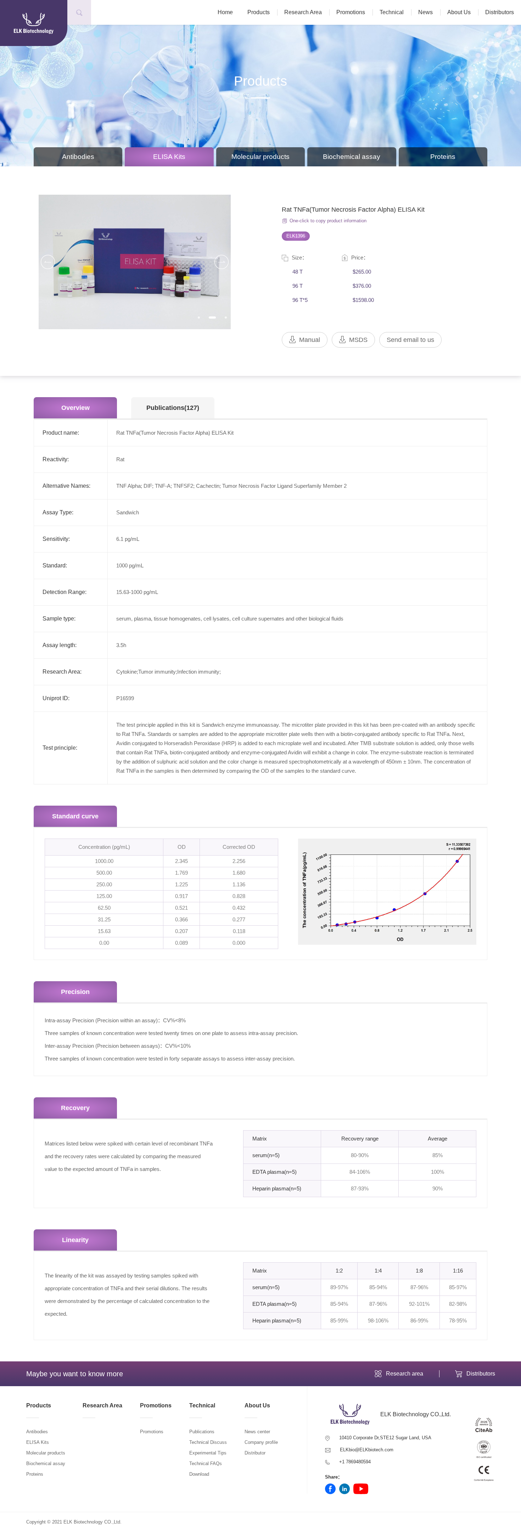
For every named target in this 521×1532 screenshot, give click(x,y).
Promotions (350, 12)
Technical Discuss (208, 1442)
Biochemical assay (351, 156)
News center (257, 1431)
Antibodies (78, 156)
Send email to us (410, 339)
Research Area (303, 12)
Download (199, 1474)
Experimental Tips (207, 1453)
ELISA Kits (169, 156)
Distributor (255, 1453)
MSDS (358, 339)
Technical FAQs (205, 1463)
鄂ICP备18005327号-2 (145, 1522)
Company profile (261, 1442)
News (425, 12)
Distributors (499, 12)
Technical (392, 12)
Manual (309, 339)
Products (258, 12)
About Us (459, 12)
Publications (201, 1431)
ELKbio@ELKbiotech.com (366, 1449)
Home (225, 12)
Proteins (442, 156)
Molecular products (260, 156)
